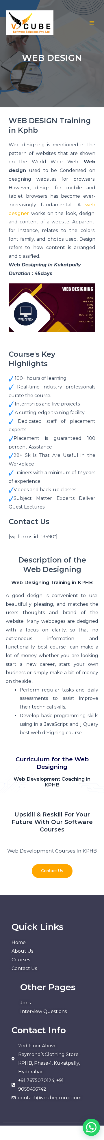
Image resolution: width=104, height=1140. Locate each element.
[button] (91, 1127)
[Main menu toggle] (91, 22)
